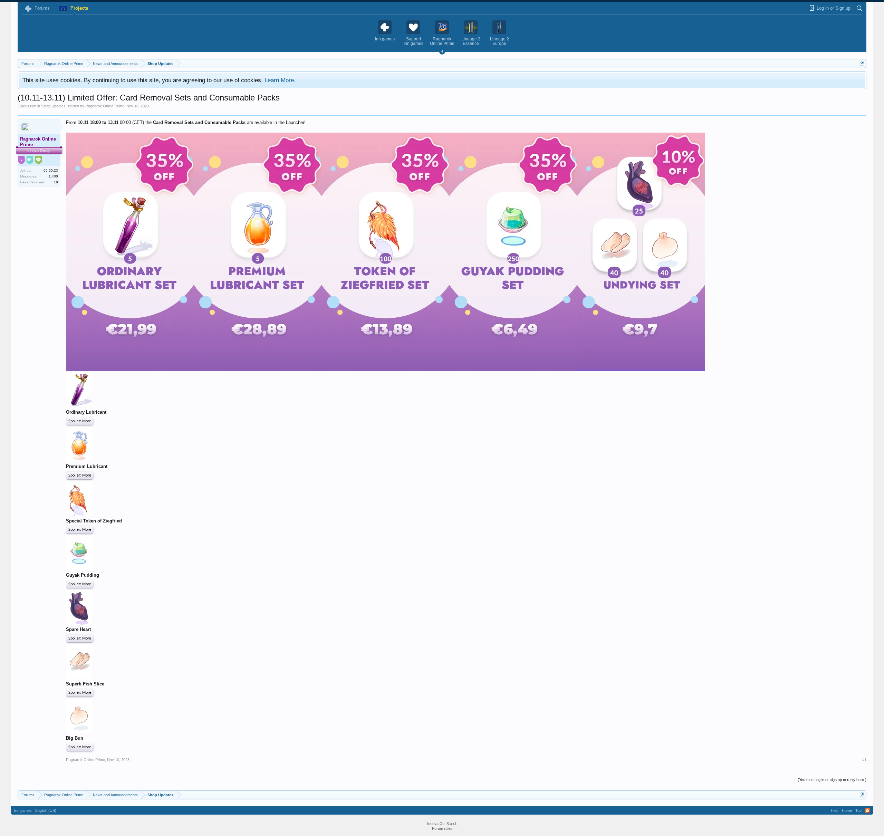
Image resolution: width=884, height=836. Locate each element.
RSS (867, 810)
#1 (864, 760)
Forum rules (442, 828)
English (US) (45, 810)
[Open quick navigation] (862, 63)
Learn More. (280, 80)
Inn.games (23, 810)
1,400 (53, 176)
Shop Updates (54, 106)
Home (847, 810)
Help (834, 810)
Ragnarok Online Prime (104, 106)
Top (858, 810)
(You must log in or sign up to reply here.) (832, 780)
